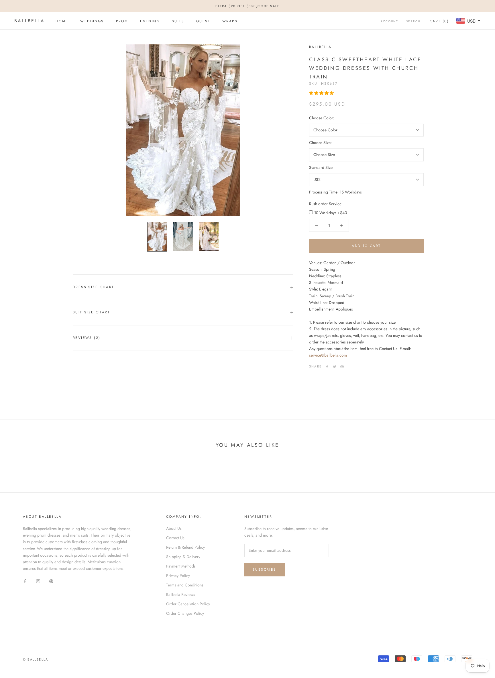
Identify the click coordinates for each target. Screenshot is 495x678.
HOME (62, 21)
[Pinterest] (342, 366)
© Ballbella (35, 659)
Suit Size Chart (91, 312)
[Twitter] (334, 366)
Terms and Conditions (184, 585)
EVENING (150, 21)
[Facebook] (327, 366)
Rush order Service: (326, 204)
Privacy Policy (178, 575)
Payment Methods (181, 566)
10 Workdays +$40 (330, 213)
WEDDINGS (92, 21)
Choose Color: (321, 118)
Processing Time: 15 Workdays (335, 192)
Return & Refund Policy (185, 547)
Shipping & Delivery (183, 557)
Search (413, 21)
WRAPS (229, 21)
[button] (322, 93)
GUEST (203, 21)
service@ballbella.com (328, 355)
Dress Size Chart (93, 287)
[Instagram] (38, 581)
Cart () (439, 21)
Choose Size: (320, 142)
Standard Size (321, 167)
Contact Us (175, 538)
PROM (122, 21)
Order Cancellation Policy (188, 604)
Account (389, 21)
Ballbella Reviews (180, 594)
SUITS (178, 21)
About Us (174, 528)
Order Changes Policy (185, 613)
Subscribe (264, 569)
